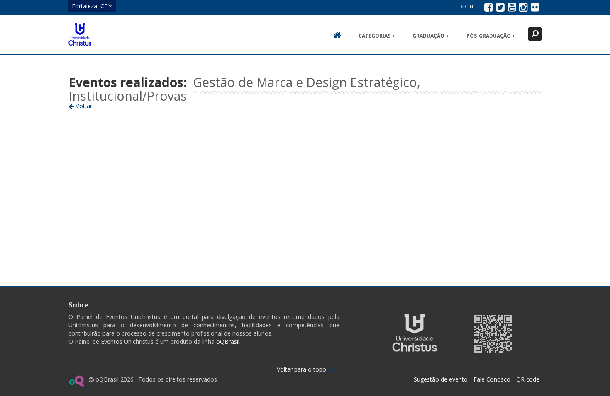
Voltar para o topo (302, 369)
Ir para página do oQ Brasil (76, 381)
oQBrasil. (228, 341)
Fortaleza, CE (89, 6)
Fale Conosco (491, 379)
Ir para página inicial (79, 34)
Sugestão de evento (441, 379)
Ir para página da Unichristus (414, 333)
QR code (527, 379)
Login (466, 6)
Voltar (83, 105)
